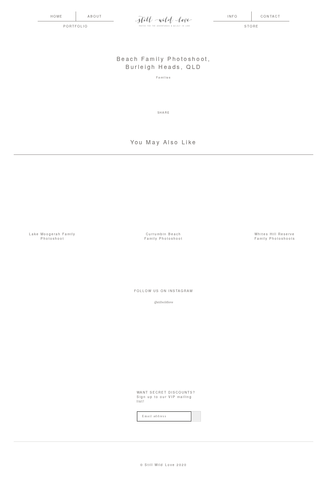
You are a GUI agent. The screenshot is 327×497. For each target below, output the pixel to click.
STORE (251, 26)
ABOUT (94, 16)
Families (163, 77)
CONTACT (270, 16)
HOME (56, 16)
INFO (232, 16)
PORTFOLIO (75, 26)
